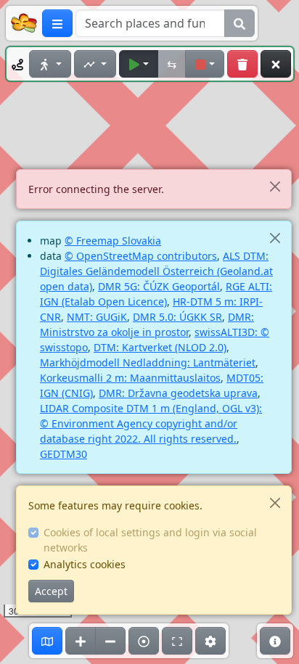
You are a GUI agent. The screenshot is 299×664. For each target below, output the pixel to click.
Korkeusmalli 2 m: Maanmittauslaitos (130, 378)
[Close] (274, 186)
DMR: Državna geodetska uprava (178, 393)
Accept (51, 591)
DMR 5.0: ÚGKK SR (177, 317)
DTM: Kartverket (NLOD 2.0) (160, 347)
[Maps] (47, 641)
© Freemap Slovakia (113, 240)
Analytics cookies (85, 564)
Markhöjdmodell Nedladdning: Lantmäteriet (147, 362)
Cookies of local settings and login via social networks (150, 539)
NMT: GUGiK (97, 317)
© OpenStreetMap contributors (141, 256)
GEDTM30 (63, 454)
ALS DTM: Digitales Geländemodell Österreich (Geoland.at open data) (156, 271)
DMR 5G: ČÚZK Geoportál (159, 286)
